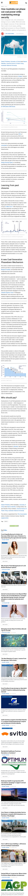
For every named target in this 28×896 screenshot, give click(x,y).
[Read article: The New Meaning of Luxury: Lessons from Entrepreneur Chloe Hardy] (14, 670)
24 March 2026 (14, 847)
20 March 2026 (14, 877)
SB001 (6, 521)
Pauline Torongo (5, 539)
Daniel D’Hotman (5, 61)
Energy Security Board (7, 162)
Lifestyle (4, 542)
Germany (16, 446)
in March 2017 (9, 206)
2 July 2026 (13, 632)
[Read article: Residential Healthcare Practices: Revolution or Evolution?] (14, 763)
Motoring (4, 572)
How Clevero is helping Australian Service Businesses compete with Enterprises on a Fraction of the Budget (13, 814)
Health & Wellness (7, 789)
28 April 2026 (13, 786)
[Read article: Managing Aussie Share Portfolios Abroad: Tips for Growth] (14, 640)
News (6, 6)
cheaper (20, 76)
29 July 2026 (13, 569)
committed (4, 145)
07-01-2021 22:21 (20, 33)
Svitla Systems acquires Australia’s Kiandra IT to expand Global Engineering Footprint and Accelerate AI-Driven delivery (14, 721)
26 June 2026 (13, 693)
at (2, 635)
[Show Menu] (2, 2)
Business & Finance (7, 665)
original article (4, 518)
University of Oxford (15, 61)
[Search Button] (26, 2)
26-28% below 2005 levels (8, 106)
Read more (6, 561)
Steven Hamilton (11, 506)
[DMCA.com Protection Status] (14, 525)
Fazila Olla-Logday (6, 569)
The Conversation (10, 33)
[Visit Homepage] (13, 2)
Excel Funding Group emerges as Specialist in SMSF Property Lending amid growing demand (14, 690)
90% (20, 134)
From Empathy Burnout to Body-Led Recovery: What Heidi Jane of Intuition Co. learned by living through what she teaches (13, 536)
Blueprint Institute (5, 269)
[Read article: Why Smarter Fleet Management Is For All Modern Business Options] (14, 577)
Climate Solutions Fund (7, 292)
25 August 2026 (14, 539)
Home (2, 6)
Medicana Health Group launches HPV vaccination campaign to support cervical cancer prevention (13, 782)
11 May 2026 (13, 725)
